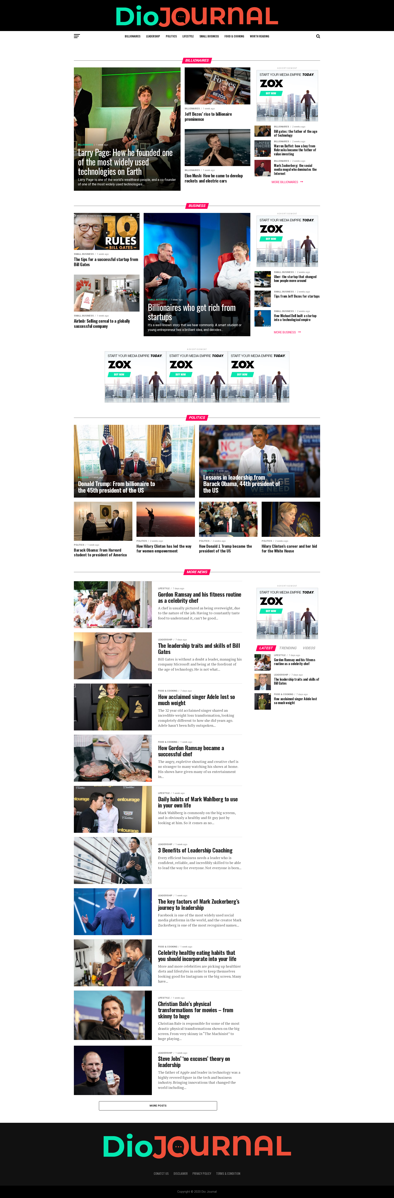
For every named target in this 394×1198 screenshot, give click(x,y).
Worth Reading (259, 36)
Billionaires (132, 36)
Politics (171, 36)
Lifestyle (188, 36)
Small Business (209, 36)
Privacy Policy (201, 1173)
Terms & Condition (228, 1173)
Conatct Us (161, 1173)
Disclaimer (181, 1173)
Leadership (153, 36)
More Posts (158, 1105)
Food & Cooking (234, 36)
